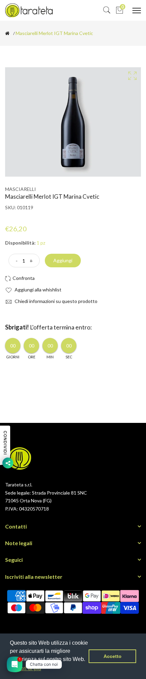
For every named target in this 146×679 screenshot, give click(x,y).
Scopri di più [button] (26, 668)
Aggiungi (62, 260)
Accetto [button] (113, 656)
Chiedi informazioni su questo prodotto (55, 301)
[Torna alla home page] (7, 33)
